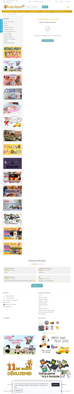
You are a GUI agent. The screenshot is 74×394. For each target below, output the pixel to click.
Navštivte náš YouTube (10, 304)
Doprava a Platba (38, 1)
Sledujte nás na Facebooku (11, 300)
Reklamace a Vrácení (43, 301)
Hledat (45, 7)
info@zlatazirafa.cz (9, 296)
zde (15, 387)
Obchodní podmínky (43, 304)
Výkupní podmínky (42, 303)
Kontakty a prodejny (43, 299)
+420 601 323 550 (9, 298)
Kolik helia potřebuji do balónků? (45, 312)
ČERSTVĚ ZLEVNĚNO (9, 43)
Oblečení (6, 41)
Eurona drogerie (7, 33)
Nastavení (18, 390)
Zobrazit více (37, 285)
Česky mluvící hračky (9, 21)
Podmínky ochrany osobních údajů (46, 310)
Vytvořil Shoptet (67, 391)
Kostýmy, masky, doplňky (9, 39)
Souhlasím (55, 384)
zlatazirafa (7, 302)
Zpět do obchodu (48, 40)
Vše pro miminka (8, 35)
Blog (39, 306)
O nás (29, 1)
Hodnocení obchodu (37, 261)
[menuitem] (8, 11)
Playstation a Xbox (8, 29)
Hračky (5, 23)
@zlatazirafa (8, 306)
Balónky (6, 25)
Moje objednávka (42, 314)
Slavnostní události (8, 37)
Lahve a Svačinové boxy (9, 31)
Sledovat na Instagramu (50, 333)
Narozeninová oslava (9, 27)
